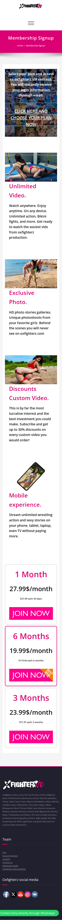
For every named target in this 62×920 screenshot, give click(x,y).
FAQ (4, 852)
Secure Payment (10, 855)
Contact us (7, 862)
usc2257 (6, 859)
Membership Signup (35, 45)
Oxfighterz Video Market (14, 869)
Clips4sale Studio (10, 865)
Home (20, 45)
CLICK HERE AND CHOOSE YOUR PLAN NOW (31, 117)
